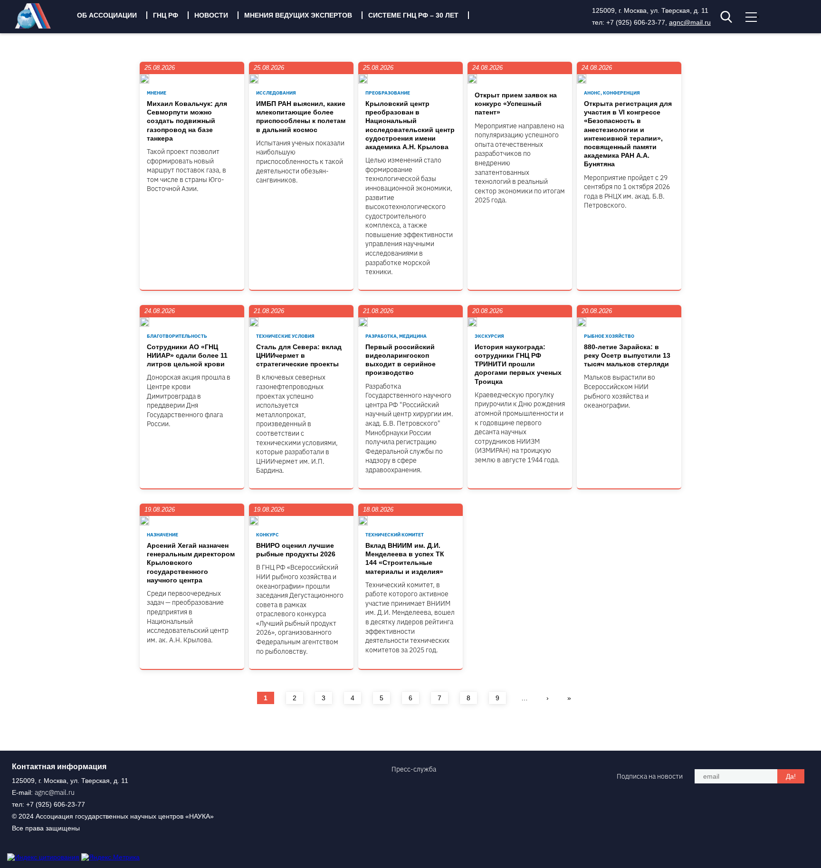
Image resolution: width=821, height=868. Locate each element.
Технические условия (285, 336)
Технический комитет (394, 535)
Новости (211, 15)
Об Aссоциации (107, 15)
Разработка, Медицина (396, 336)
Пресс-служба (413, 769)
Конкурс (267, 535)
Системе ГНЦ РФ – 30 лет (413, 15)
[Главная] (40, 26)
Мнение (156, 93)
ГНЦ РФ (165, 15)
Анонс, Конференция (612, 93)
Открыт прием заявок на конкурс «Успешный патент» (516, 103)
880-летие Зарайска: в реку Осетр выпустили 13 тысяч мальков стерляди (627, 355)
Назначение (162, 535)
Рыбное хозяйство (609, 336)
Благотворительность (177, 336)
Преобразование (387, 93)
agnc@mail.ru (690, 22)
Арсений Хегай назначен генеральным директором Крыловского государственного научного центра (191, 563)
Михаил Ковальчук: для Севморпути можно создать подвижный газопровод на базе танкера (187, 121)
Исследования (276, 93)
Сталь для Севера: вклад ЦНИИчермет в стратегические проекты (299, 355)
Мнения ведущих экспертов (298, 15)
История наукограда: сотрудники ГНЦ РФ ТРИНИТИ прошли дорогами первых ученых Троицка (518, 364)
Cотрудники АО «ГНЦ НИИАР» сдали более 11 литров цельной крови (187, 355)
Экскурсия (489, 336)
